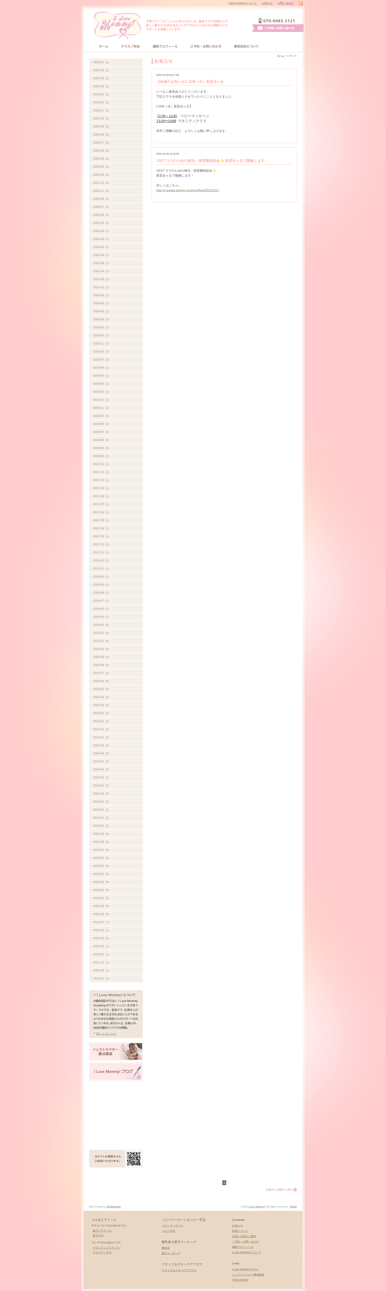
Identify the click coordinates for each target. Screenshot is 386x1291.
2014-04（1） (102, 785)
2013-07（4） (102, 849)
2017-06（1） (102, 512)
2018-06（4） (102, 440)
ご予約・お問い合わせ (245, 1241)
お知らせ (267, 3)
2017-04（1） (102, 528)
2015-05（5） (102, 689)
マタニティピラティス (106, 1247)
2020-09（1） (102, 295)
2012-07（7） (102, 922)
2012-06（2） (102, 930)
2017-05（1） (102, 520)
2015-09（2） (102, 657)
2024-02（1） (102, 94)
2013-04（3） (102, 874)
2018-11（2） (102, 407)
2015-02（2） (102, 713)
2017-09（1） (102, 488)
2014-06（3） (102, 769)
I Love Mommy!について (246, 1252)
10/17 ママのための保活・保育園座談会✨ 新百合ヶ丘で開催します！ (212, 161)
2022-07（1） (102, 207)
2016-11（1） (102, 568)
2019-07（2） (102, 359)
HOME (103, 46)
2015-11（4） (102, 640)
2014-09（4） (102, 753)
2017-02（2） (102, 544)
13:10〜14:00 (166, 121)
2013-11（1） (102, 817)
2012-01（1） (102, 954)
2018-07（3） (102, 432)
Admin (293, 1206)
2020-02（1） (102, 327)
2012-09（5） (102, 906)
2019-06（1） (102, 367)
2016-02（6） (102, 624)
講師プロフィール (165, 46)
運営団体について (246, 46)
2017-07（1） (102, 504)
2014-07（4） (102, 761)
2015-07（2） (102, 673)
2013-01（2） (102, 898)
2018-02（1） (102, 456)
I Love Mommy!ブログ (245, 1269)
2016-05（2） (102, 608)
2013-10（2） (102, 825)
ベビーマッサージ (172, 1225)
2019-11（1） (102, 343)
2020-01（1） (102, 335)
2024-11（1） (102, 62)
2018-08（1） (102, 423)
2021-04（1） (102, 271)
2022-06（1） (102, 215)
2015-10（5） (102, 649)
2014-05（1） (102, 777)
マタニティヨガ (102, 1252)
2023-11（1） (102, 110)
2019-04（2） (102, 383)
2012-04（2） (102, 946)
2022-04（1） (102, 231)
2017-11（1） (102, 472)
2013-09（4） (102, 833)
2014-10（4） (102, 745)
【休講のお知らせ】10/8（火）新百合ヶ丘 (190, 81)
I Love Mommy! (256, 1206)
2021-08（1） (102, 263)
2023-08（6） (102, 134)
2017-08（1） (102, 496)
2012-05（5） (102, 938)
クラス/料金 (130, 46)
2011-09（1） (102, 970)
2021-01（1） (102, 287)
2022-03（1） (102, 239)
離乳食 (166, 1247)
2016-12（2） (102, 560)
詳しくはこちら (106, 1033)
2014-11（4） (102, 737)
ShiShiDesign (113, 1206)
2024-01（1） (102, 102)
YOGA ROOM (240, 1280)
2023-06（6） (102, 150)
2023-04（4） (102, 166)
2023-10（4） (102, 118)
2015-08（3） (102, 665)
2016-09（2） (102, 584)
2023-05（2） (102, 158)
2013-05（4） (102, 866)
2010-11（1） (102, 978)
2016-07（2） (102, 600)
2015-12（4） (102, 632)
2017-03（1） (102, 536)
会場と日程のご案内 (244, 1236)
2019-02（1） (102, 391)
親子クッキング (171, 1253)
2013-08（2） (102, 841)
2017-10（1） (102, 480)
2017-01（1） (102, 552)
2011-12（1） (102, 962)
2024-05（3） (102, 78)
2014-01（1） (102, 801)
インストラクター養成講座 (248, 1274)
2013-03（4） (102, 882)
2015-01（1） (102, 721)
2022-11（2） (102, 190)
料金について (240, 1231)
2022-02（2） (102, 247)
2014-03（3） (102, 793)
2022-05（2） (102, 223)
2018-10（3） (102, 415)
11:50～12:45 (167, 116)
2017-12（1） (102, 464)
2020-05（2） (102, 311)
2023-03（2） (102, 174)
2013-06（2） (102, 857)
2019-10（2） (102, 351)
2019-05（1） (102, 375)
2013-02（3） (102, 890)
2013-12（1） (102, 809)
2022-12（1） (102, 182)
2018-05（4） (102, 448)
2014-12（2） (102, 729)
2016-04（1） (102, 616)
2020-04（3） (102, 319)
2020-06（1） (102, 303)
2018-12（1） (102, 399)
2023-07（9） (102, 142)
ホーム (280, 55)
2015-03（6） (102, 705)
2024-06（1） (102, 70)
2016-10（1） (102, 576)
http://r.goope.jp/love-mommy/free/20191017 (187, 190)
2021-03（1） (102, 279)
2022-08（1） (102, 198)
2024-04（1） (102, 86)
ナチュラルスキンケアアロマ (179, 1270)
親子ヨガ (98, 1235)
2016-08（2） (102, 592)
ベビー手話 (168, 1231)
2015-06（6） (102, 681)
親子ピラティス (102, 1230)
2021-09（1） (102, 255)
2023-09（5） (102, 126)
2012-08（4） (102, 914)
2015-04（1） (102, 697)
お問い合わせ (286, 3)
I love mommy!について (243, 3)
